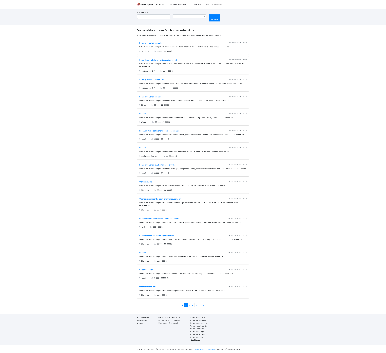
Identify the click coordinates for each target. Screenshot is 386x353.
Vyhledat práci (196, 4)
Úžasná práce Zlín (196, 337)
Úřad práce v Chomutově (168, 323)
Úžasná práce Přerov (197, 329)
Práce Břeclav (194, 340)
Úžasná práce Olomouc (198, 323)
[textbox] (177, 16)
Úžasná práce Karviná (197, 320)
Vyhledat (214, 19)
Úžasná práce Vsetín (197, 334)
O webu (140, 323)
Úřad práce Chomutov (214, 4)
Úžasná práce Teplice (197, 332)
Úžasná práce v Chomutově (169, 320)
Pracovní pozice (142, 12)
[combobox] (189, 16)
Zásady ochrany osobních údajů (205, 349)
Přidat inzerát (142, 320)
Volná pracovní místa (178, 4)
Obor (174, 12)
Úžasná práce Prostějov (198, 326)
